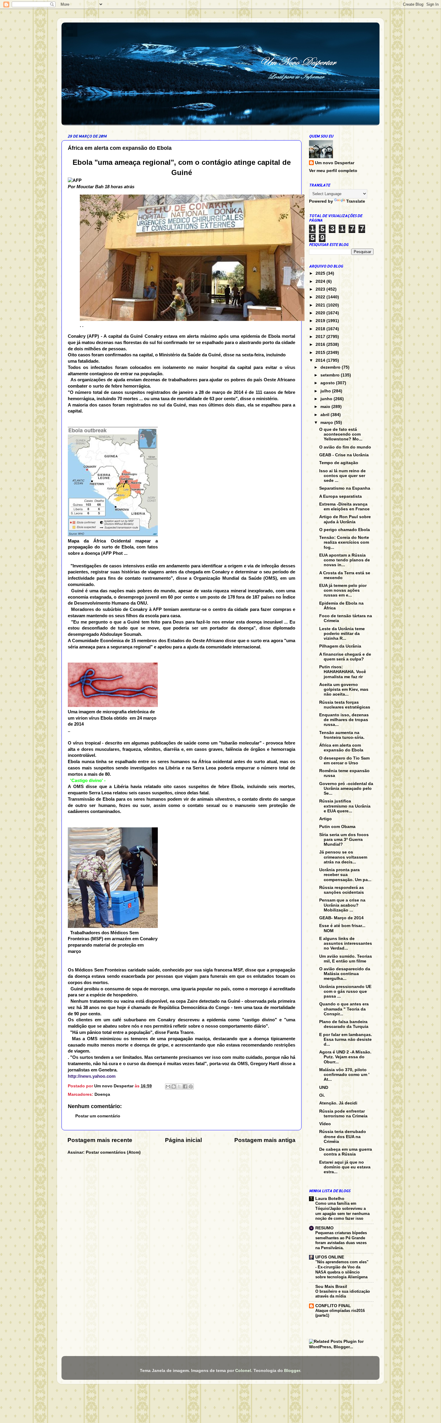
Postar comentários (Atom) (113, 1152)
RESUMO (324, 1228)
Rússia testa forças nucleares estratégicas (344, 704)
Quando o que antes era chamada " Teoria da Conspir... (344, 1009)
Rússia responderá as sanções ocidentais (341, 890)
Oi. (322, 1095)
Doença (102, 1094)
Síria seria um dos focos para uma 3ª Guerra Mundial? (344, 839)
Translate (355, 201)
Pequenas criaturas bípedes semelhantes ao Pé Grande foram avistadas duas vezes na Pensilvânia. (341, 1240)
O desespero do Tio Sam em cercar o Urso (344, 760)
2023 (321, 289)
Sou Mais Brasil (331, 1286)
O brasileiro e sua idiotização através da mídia (342, 1294)
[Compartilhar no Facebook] (185, 1086)
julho (326, 391)
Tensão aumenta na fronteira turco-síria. (341, 735)
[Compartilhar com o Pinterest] (191, 1086)
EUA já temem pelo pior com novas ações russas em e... (343, 590)
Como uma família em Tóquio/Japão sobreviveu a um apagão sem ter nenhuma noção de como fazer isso (342, 1211)
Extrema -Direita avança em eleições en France (344, 506)
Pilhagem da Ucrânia (340, 646)
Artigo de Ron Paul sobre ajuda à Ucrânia (345, 519)
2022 (321, 297)
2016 (321, 344)
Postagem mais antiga (265, 1140)
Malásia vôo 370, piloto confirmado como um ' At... (344, 1075)
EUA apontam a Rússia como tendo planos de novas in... (344, 560)
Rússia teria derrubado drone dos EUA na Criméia (342, 1136)
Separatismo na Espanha (344, 488)
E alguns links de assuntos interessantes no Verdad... (345, 943)
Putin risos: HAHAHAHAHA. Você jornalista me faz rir (342, 672)
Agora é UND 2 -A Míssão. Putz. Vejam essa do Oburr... (345, 1057)
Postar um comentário (97, 1116)
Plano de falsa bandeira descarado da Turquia (343, 1024)
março (327, 422)
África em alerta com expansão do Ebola (341, 747)
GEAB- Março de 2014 (341, 918)
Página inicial (183, 1140)
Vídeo (325, 1124)
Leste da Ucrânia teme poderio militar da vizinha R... (342, 634)
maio (326, 406)
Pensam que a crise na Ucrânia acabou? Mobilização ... (342, 905)
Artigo (325, 819)
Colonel (243, 1370)
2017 (321, 336)
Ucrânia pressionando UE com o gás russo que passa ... (345, 991)
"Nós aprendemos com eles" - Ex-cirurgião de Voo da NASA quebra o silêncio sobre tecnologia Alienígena (341, 1269)
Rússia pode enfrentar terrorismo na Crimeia (343, 1113)
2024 (321, 281)
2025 (321, 273)
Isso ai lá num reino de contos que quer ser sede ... (342, 476)
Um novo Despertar (334, 163)
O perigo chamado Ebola (344, 529)
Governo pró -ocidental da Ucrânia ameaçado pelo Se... (346, 788)
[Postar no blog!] (174, 1086)
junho (327, 399)
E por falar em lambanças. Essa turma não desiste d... (345, 1039)
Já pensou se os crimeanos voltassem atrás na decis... (343, 857)
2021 (321, 305)
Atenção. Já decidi (338, 1103)
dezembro (331, 367)
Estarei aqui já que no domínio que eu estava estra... (344, 1167)
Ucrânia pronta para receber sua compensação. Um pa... (345, 875)
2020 (321, 313)
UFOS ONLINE (329, 1257)
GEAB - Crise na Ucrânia (344, 455)
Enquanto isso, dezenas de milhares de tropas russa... (344, 720)
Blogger (292, 1370)
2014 (321, 360)
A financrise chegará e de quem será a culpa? (345, 656)
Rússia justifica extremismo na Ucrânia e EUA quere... (344, 806)
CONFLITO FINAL (333, 1306)
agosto (328, 383)
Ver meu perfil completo (333, 170)
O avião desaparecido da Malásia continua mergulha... (344, 974)
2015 (321, 352)
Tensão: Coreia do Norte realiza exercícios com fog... (344, 542)
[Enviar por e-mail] (168, 1086)
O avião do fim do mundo (345, 447)
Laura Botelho (329, 1198)
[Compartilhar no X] (179, 1086)
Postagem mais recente (100, 1140)
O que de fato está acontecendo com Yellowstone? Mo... (340, 434)
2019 (321, 321)
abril (325, 414)
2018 (321, 329)
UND (323, 1087)
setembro (330, 375)
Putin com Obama (337, 826)
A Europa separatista (340, 496)
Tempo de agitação (338, 463)
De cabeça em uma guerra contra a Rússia (345, 1151)
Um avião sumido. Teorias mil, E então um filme (345, 958)
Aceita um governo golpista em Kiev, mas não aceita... (343, 689)
